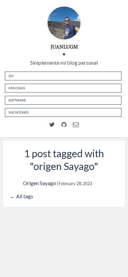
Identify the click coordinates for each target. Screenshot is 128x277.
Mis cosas (17, 88)
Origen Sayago (39, 183)
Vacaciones (19, 112)
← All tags (21, 196)
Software (17, 100)
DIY (11, 76)
